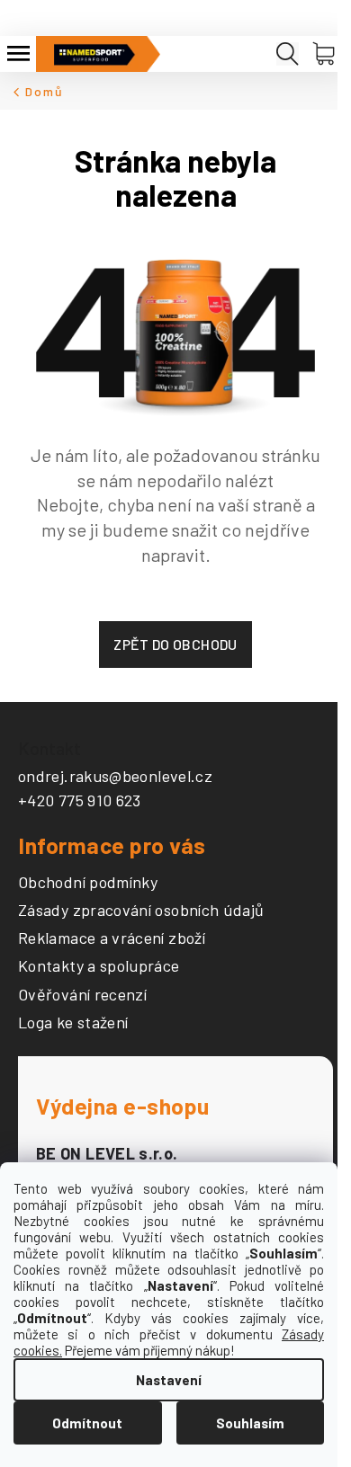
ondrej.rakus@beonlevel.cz (115, 776)
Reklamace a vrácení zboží (111, 938)
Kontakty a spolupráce (99, 966)
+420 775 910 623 (79, 800)
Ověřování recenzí (82, 995)
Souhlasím (250, 1423)
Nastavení (169, 1380)
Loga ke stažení (73, 1023)
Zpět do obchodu (175, 644)
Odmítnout (87, 1423)
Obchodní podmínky (88, 883)
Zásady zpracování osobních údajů (141, 911)
